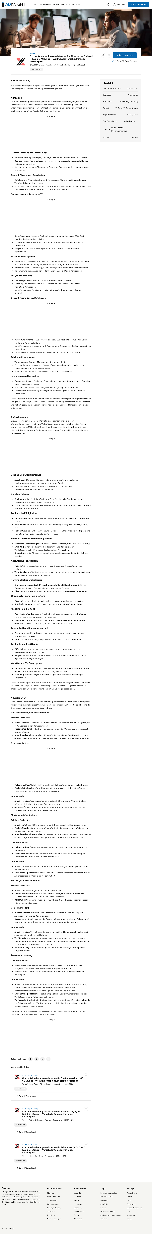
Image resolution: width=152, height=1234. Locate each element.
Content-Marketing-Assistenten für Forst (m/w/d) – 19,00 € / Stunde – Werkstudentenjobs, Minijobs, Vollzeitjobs (52, 1079)
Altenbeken (133, 95)
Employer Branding (54, 1208)
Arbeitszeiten (79, 1219)
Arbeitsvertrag (79, 1211)
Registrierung (132, 1193)
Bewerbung (78, 1208)
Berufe (64, 4)
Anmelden (120, 4)
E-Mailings (51, 1215)
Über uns (130, 1197)
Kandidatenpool (53, 1204)
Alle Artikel (104, 1219)
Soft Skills (104, 1204)
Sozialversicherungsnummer (110, 1215)
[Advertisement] (51, 133)
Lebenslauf (78, 1204)
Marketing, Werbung (30, 1075)
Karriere (103, 1208)
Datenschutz (131, 1204)
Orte (129, 1200)
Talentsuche (45, 4)
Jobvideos (51, 1211)
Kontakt (130, 1219)
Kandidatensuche (53, 1197)
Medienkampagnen (54, 1219)
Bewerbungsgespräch (108, 1193)
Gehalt (76, 1215)
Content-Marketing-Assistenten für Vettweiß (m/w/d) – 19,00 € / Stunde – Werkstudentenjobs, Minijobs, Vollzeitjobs (51, 1114)
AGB (129, 1211)
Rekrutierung (105, 1200)
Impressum (131, 1215)
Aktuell (56, 4)
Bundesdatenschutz (134, 1208)
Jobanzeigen (52, 1200)
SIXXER (32, 53)
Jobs (36, 4)
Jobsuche (77, 1197)
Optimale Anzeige (106, 1197)
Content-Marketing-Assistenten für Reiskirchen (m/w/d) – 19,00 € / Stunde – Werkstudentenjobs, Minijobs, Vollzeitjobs (53, 1150)
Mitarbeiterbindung (107, 1211)
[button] (108, 4)
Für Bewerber (75, 4)
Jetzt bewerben (126, 55)
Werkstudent (36, 69)
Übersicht (50, 1193)
